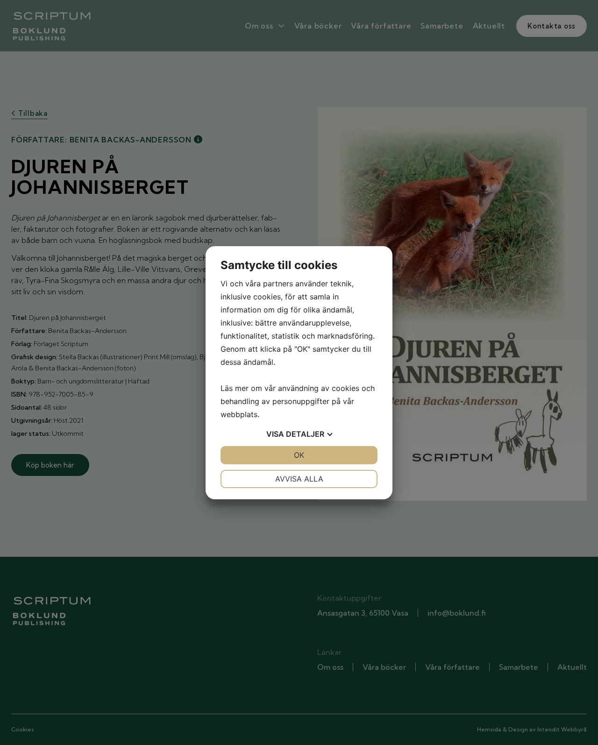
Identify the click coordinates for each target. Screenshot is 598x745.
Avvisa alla (299, 478)
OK (299, 455)
